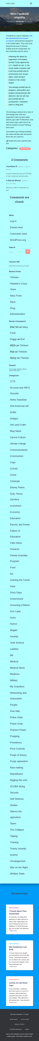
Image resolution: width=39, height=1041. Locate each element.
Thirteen (14, 277)
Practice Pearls (18, 730)
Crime (13, 475)
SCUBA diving (17, 786)
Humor (13, 623)
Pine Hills (15, 711)
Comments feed (18, 233)
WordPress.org (18, 240)
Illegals (13, 630)
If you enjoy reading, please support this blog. (17, 369)
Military (14, 680)
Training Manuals (16, 1029)
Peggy (13, 339)
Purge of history (18, 755)
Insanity (14, 636)
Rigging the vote (18, 780)
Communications (19, 449)
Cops (13, 462)
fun (11, 573)
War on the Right (19, 867)
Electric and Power (20, 524)
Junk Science (17, 642)
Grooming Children (20, 605)
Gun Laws (15, 611)
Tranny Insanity (18, 848)
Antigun (14, 418)
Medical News (17, 667)
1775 (12, 381)
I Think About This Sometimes (17, 912)
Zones (27, 1029)
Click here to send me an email (19, 266)
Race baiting (16, 767)
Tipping (14, 836)
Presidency (16, 742)
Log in (13, 221)
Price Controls (17, 748)
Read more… (14, 930)
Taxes (13, 823)
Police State (16, 717)
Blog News (15, 431)
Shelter (14, 805)
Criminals (15, 481)
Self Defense (17, 799)
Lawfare (14, 649)
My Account (25, 1019)
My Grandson (17, 686)
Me (11, 655)
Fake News (16, 543)
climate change (18, 443)
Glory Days (16, 592)
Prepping (14, 736)
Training (14, 842)
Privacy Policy (19, 1024)
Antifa (13, 412)
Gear (12, 586)
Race (13, 302)
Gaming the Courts (20, 580)
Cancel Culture (18, 437)
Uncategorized (25, 148)
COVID (14, 468)
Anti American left (19, 406)
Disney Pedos (17, 487)
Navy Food (16, 295)
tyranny (14, 854)
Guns (13, 617)
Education (15, 518)
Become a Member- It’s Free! (19, 1014)
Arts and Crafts (18, 424)
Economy (15, 512)
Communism (16, 456)
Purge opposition (19, 761)
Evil (22, 339)
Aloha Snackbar (18, 399)
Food (12, 567)
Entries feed (16, 227)
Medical (14, 661)
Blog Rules (14, 1019)
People (13, 704)
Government (16, 598)
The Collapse (17, 829)
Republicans (16, 773)
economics (15, 505)
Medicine (14, 674)
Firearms (14, 549)
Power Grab (16, 723)
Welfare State (17, 873)
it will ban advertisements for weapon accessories (19, 38)
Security (14, 792)
